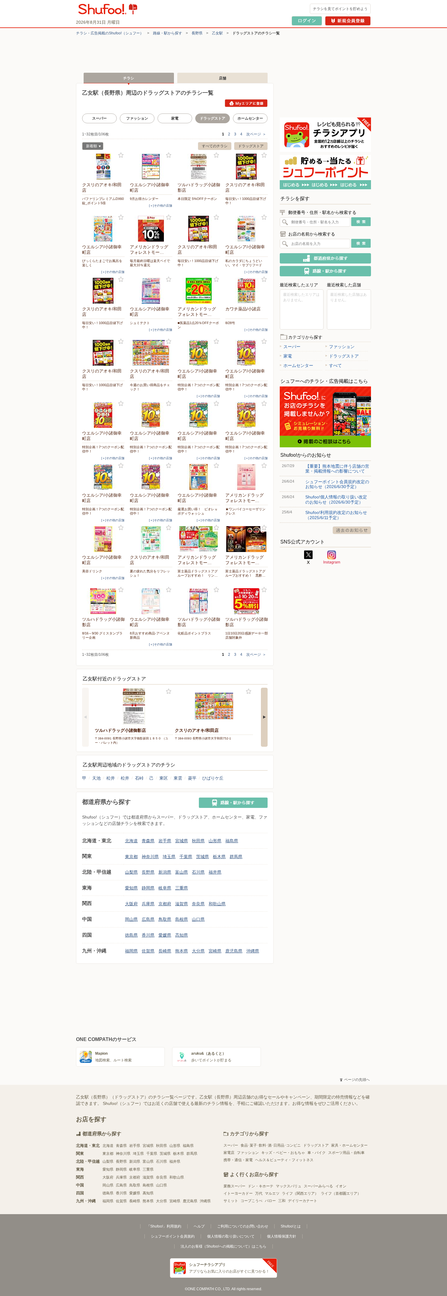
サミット (231, 1201)
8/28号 (230, 323)
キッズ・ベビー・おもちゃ (283, 1153)
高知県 (181, 935)
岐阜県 (164, 888)
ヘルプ (199, 1226)
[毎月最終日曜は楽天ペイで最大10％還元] (151, 229)
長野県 (197, 33)
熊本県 (181, 950)
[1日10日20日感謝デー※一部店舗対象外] (246, 601)
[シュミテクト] (151, 291)
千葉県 (185, 856)
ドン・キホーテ (260, 1186)
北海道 (131, 840)
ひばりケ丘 (213, 778)
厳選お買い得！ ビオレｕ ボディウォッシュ (199, 511)
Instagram (331, 557)
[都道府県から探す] (325, 258)
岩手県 (164, 840)
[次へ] (264, 717)
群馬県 (236, 856)
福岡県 (131, 950)
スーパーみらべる (318, 1186)
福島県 (231, 840)
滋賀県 (181, 903)
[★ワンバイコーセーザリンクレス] (246, 477)
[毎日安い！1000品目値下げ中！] (246, 167)
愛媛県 (164, 935)
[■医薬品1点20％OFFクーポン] (199, 291)
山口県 (198, 919)
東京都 (131, 856)
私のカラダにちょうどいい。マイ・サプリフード (243, 263)
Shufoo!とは (291, 1226)
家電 (174, 118)
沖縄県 (252, 950)
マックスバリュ (288, 1186)
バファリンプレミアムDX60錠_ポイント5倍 (103, 201)
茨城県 (202, 856)
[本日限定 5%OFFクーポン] (199, 167)
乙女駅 (217, 33)
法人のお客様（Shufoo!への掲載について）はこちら (223, 1246)
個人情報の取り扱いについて (231, 1236)
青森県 (148, 840)
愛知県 (131, 888)
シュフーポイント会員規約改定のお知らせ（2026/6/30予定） (337, 484)
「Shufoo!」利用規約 (164, 1226)
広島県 (148, 919)
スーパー (99, 118)
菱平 (192, 778)
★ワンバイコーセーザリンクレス (245, 511)
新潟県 (164, 872)
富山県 (181, 872)
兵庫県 (148, 903)
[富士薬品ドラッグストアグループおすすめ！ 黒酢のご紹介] (246, 539)
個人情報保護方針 (281, 1236)
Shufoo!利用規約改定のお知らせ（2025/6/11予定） (336, 515)
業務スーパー (234, 1186)
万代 (258, 1193)
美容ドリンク (92, 571)
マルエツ (272, 1193)
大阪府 (131, 903)
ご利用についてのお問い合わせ (242, 1226)
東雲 (178, 778)
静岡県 (148, 888)
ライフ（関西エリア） (300, 1193)
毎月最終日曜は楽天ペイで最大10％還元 (150, 263)
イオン (340, 1186)
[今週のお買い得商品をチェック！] (151, 353)
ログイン (307, 21)
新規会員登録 (348, 21)
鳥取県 (164, 919)
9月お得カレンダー (144, 199)
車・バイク (316, 1153)
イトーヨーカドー (238, 1193)
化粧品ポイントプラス (194, 633)
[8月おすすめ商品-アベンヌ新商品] (151, 601)
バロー (270, 1201)
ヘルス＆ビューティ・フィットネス (284, 1160)
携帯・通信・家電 (238, 1160)
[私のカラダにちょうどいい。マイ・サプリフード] (246, 229)
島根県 (181, 919)
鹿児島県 (233, 950)
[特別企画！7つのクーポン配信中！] (199, 353)
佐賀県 (148, 950)
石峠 (139, 778)
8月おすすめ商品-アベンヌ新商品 (150, 635)
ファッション (137, 118)
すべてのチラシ (214, 146)
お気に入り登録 (121, 155)
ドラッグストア (251, 146)
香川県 (148, 935)
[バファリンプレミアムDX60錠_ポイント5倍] (103, 167)
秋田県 (198, 840)
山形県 (215, 840)
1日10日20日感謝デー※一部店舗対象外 (246, 635)
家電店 (229, 1153)
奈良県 (198, 903)
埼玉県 (169, 856)
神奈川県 (150, 856)
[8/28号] (246, 291)
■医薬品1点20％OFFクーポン (198, 325)
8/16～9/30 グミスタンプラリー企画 (102, 635)
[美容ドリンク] (103, 539)
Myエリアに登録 (246, 103)
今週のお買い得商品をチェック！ (150, 387)
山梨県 (131, 872)
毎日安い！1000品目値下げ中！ (245, 201)
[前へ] (85, 717)
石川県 (198, 872)
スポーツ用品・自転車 (346, 1153)
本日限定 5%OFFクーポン (197, 199)
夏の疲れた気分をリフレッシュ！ (150, 573)
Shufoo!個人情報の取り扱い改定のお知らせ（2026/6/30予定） (336, 499)
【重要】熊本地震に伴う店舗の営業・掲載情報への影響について (337, 468)
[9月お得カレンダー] (151, 167)
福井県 (215, 872)
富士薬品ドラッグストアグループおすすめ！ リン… (198, 573)
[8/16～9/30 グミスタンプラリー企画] (103, 601)
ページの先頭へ (355, 1080)
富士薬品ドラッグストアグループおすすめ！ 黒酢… (245, 573)
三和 (282, 1201)
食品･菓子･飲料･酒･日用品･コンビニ (271, 1145)
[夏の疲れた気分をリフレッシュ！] (151, 539)
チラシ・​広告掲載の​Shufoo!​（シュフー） (110, 33)
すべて (335, 365)
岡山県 (131, 919)
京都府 (164, 903)
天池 (96, 778)
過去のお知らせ (352, 530)
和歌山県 (217, 903)
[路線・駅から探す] (233, 803)
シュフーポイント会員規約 (173, 1236)
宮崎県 (215, 950)
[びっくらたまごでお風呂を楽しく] (103, 229)
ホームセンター (250, 118)
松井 (110, 778)
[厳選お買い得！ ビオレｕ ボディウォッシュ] (199, 477)
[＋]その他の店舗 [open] (160, 205)
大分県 (198, 950)
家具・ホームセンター (349, 1145)
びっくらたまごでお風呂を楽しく (102, 263)
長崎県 (164, 950)
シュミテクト (140, 323)
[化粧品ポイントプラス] (199, 601)
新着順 (89, 147)
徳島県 (131, 935)
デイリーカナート (302, 1201)
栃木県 (219, 856)
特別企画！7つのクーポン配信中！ (199, 387)
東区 (163, 778)
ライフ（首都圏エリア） (341, 1193)
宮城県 (181, 840)
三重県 (181, 888)
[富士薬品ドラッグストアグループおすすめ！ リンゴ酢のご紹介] (199, 539)
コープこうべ (251, 1201)
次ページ (256, 134)
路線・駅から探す (167, 33)
